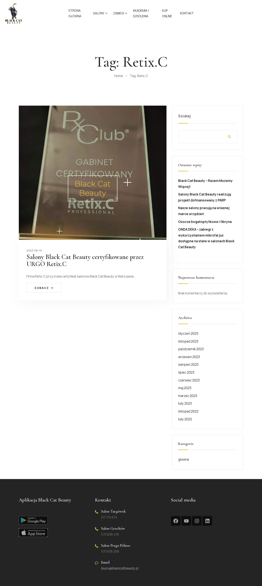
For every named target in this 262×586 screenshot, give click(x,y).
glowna (183, 459)
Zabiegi (118, 13)
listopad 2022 (188, 411)
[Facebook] (175, 521)
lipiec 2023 (186, 372)
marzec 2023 (187, 396)
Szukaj (184, 115)
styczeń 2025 (188, 333)
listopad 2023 (188, 341)
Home (118, 76)
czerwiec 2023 (189, 380)
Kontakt (187, 13)
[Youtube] (186, 521)
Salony (98, 13)
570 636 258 (110, 551)
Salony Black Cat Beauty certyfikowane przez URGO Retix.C (85, 260)
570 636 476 (110, 534)
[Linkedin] (207, 521)
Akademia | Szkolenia (141, 13)
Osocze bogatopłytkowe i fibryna (205, 221)
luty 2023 (185, 403)
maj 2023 (184, 388)
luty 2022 (185, 419)
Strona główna (74, 13)
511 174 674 (109, 517)
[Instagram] (197, 521)
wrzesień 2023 (189, 357)
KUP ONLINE (167, 13)
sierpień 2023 (188, 364)
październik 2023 (191, 349)
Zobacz (41, 288)
